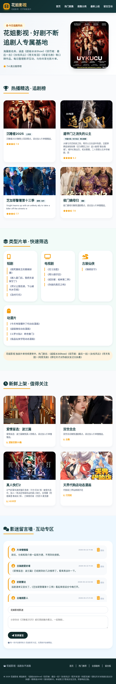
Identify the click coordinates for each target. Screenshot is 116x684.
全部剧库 (96, 666)
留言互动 (108, 6)
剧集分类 (82, 6)
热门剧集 (69, 6)
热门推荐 (83, 666)
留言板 (108, 666)
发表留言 (19, 635)
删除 (102, 550)
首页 (58, 6)
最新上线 (95, 6)
